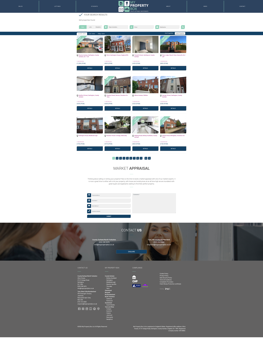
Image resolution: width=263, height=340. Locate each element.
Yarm (108, 288)
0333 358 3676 (104, 242)
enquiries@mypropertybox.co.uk (159, 245)
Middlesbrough (110, 282)
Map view (101, 34)
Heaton (108, 313)
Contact (242, 6)
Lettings (57, 6)
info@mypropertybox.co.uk (104, 245)
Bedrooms (163, 27)
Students (94, 6)
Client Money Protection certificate (170, 284)
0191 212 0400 (159, 242)
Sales (20, 6)
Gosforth (109, 311)
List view (92, 34)
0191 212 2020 (82, 302)
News (205, 6)
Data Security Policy (166, 278)
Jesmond (109, 315)
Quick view (82, 34)
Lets (90, 27)
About (168, 6)
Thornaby (109, 286)
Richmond (109, 301)
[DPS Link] (134, 277)
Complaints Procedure (166, 282)
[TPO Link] (140, 285)
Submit (109, 216)
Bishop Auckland (111, 278)
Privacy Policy (164, 276)
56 (146, 158)
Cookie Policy (164, 273)
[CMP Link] (135, 281)
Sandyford (109, 319)
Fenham (108, 309)
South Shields (110, 305)
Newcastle (109, 317)
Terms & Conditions (166, 280)
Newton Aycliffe (111, 284)
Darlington (109, 280)
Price (135, 27)
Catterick (109, 298)
